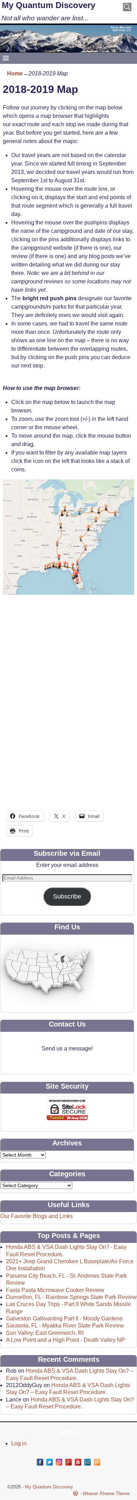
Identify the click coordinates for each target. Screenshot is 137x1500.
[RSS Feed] (96, 1462)
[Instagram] (59, 1462)
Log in (19, 1443)
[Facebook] (40, 1462)
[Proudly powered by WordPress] (75, 1493)
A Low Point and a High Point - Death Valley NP (65, 1340)
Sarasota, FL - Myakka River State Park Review (65, 1326)
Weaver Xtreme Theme (106, 1493)
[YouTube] (77, 1462)
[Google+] (68, 1462)
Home (15, 73)
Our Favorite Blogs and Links (36, 1216)
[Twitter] (49, 1462)
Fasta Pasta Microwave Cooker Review (55, 1290)
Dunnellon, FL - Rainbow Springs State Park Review (71, 1297)
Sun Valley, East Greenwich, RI (45, 1333)
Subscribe (67, 896)
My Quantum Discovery (48, 5)
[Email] (87, 1462)
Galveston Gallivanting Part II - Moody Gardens (64, 1318)
